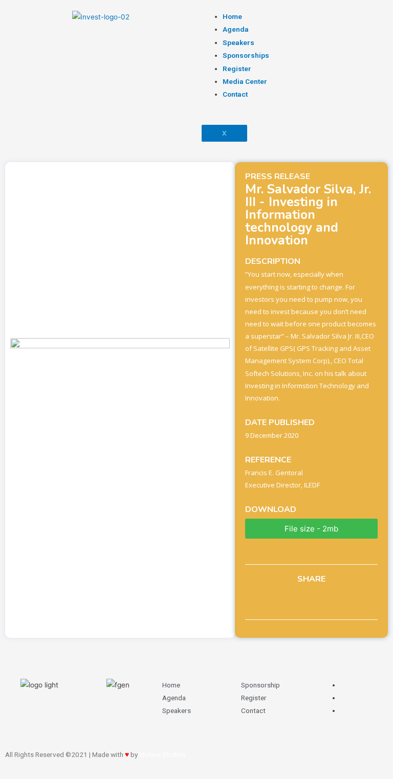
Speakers (238, 42)
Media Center (245, 81)
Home (232, 16)
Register (237, 68)
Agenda (236, 29)
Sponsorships (246, 55)
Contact (235, 94)
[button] (311, 529)
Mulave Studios (162, 754)
